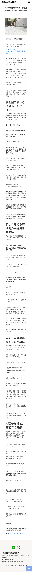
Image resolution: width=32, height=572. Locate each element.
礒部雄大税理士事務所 (11, 553)
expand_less (29, 568)
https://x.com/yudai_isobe (15, 533)
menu (29, 2)
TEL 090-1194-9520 (7, 559)
